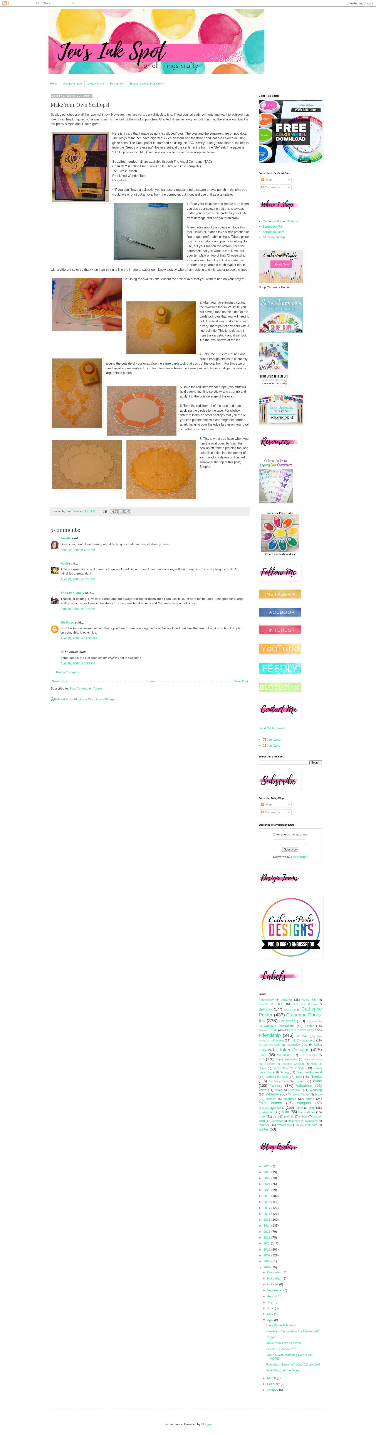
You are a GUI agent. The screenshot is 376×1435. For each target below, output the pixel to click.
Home (53, 83)
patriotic (289, 1116)
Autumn (286, 999)
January (273, 1389)
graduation (266, 1112)
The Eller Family (72, 593)
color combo (270, 1103)
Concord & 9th (314, 1021)
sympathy (311, 1120)
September (275, 1290)
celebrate (290, 1098)
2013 (267, 1231)
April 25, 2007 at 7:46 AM (77, 608)
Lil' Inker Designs (291, 1049)
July (270, 1302)
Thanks (316, 1077)
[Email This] (112, 511)
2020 (267, 1190)
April (270, 1320)
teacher (264, 1125)
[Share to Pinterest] (129, 511)
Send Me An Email (271, 728)
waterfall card (308, 1125)
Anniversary (266, 999)
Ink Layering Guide (269, 1044)
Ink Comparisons (303, 1040)
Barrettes (264, 1004)
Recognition (117, 83)
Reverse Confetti (293, 1063)
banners (271, 1098)
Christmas (287, 1021)
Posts (268, 179)
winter (264, 1129)
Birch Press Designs (304, 1004)
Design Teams (95, 83)
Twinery (276, 1085)
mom (262, 1116)
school (303, 1116)
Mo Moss (67, 622)
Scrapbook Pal (273, 226)
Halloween (276, 1040)
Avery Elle (309, 999)
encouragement (271, 1107)
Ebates (262, 1030)
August (272, 1296)
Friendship (270, 1035)
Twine (317, 1081)
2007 (267, 1267)
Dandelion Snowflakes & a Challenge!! (292, 1331)
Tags (298, 1076)
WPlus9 (296, 1090)
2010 (267, 1249)
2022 (267, 1178)
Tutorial (299, 1081)
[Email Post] (104, 511)
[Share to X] (120, 511)
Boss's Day (290, 1009)
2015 (267, 1219)
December (274, 1272)
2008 (267, 1261)
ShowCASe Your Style (289, 1068)
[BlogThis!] (116, 511)
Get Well (301, 1036)
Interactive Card (297, 1044)
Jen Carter (274, 739)
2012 (267, 1237)
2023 (267, 1172)
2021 (267, 1184)
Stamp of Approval (309, 1072)
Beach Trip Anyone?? (281, 1349)
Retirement (269, 1064)
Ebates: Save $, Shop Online (147, 83)
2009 (267, 1255)
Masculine (284, 1055)
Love (263, 1055)
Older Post (240, 681)
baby (318, 1094)
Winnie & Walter (298, 1094)
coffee (310, 1098)
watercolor (284, 1125)
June (271, 1308)
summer (277, 1120)
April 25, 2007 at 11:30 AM (78, 638)
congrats (304, 1103)
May (270, 1314)
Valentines (304, 1085)
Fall (274, 1030)
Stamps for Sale (72, 83)
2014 (267, 1225)
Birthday (265, 1009)
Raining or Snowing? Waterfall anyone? (293, 1364)
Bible (278, 1004)
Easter (309, 1026)
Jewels (65, 538)
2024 (267, 1166)
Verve (263, 1090)
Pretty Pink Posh (313, 1059)
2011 (267, 1243)
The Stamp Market (279, 1081)
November (274, 1278)
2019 (267, 1196)
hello (285, 1112)
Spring (284, 1072)
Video (279, 1090)
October (273, 1284)
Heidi (64, 563)
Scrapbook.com (273, 231)
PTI (261, 1059)
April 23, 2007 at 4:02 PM (77, 550)
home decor (306, 1112)
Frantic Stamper (298, 1030)
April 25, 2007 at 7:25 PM (77, 663)
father (299, 1107)
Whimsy (272, 1094)
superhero (294, 1120)
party (276, 1116)
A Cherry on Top (274, 237)
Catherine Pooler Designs (280, 221)
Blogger (206, 1424)
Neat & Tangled (308, 1055)
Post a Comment (67, 672)
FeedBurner (299, 857)
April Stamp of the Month (283, 1370)
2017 (267, 1208)
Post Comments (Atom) (86, 688)
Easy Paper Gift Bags (281, 1325)
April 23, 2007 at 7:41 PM (77, 579)
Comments (272, 187)
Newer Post (60, 681)
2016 (267, 1213)
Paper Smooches (287, 1059)
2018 (267, 1201)
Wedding (316, 1090)
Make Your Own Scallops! (284, 1343)
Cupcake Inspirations (279, 1026)
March (272, 1378)
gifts (312, 1107)
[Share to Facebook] (125, 511)
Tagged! (271, 1337)
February (274, 1384)
